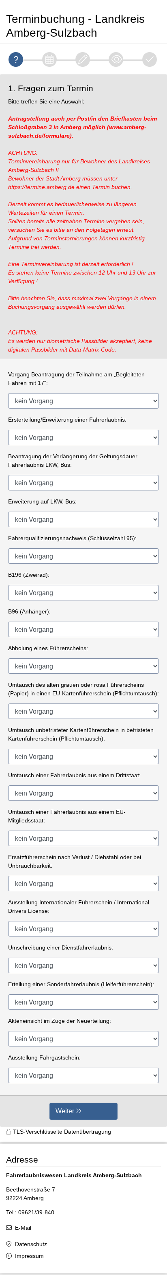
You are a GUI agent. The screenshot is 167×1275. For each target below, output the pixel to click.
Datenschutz (31, 1244)
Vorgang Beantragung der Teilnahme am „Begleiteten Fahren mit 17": (76, 378)
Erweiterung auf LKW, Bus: (42, 501)
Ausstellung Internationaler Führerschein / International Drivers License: (78, 906)
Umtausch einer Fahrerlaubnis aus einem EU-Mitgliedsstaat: (67, 816)
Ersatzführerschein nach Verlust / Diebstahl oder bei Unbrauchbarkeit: (74, 861)
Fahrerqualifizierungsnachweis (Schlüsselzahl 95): (72, 538)
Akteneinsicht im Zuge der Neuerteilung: (59, 1021)
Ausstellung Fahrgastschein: (44, 1057)
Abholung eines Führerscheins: (48, 648)
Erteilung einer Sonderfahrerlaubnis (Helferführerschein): (81, 984)
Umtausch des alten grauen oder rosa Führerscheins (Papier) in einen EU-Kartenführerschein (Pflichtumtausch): (83, 689)
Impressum (29, 1256)
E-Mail (23, 1227)
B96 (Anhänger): (29, 611)
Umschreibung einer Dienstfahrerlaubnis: (60, 947)
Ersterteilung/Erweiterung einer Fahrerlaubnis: (67, 419)
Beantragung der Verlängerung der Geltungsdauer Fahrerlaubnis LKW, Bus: (72, 460)
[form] (83, 600)
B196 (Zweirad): (28, 575)
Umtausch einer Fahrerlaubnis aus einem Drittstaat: (74, 775)
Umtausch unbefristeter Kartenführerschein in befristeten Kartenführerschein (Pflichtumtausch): (81, 734)
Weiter (65, 1111)
